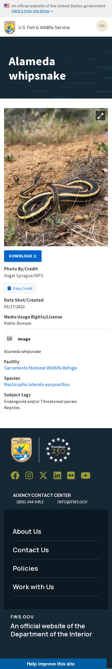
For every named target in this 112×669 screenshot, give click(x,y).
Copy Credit (22, 288)
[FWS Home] (9, 27)
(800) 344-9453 (29, 501)
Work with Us (33, 586)
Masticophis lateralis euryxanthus (37, 384)
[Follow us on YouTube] (87, 475)
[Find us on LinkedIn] (59, 475)
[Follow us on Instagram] (31, 475)
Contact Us (31, 549)
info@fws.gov (72, 501)
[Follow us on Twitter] (45, 475)
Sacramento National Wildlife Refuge (40, 368)
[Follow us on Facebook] (17, 475)
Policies (25, 568)
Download (21, 255)
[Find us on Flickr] (73, 475)
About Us (27, 531)
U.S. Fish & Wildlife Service (44, 27)
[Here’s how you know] (56, 8)
